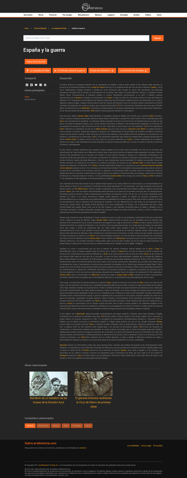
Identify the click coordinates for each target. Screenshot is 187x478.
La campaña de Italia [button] (39, 70)
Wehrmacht (86, 108)
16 (102, 316)
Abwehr (78, 98)
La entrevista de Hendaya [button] (132, 70)
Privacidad (157, 445)
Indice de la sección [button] (36, 61)
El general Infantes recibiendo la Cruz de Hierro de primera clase (93, 402)
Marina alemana (101, 129)
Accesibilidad (133, 445)
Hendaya (63, 355)
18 (140, 327)
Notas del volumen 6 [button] (100, 70)
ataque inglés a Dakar (125, 275)
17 (158, 319)
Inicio (27, 28)
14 (93, 137)
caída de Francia (98, 87)
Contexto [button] (30, 426)
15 (68, 309)
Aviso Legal (146, 445)
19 (83, 350)
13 (145, 126)
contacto (82, 448)
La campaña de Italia (59, 28)
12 (118, 105)
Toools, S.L (54, 465)
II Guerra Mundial (40, 28)
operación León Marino (137, 129)
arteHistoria (43, 465)
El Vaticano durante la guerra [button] (71, 70)
